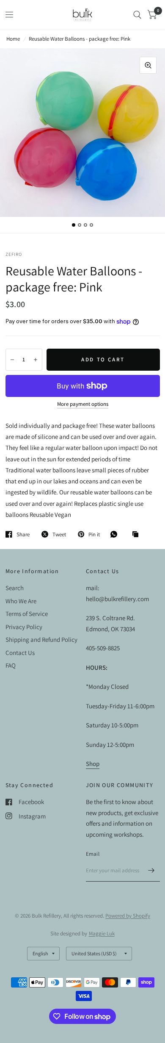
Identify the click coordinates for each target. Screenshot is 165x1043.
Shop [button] (92, 764)
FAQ (11, 665)
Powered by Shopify (127, 915)
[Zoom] (148, 65)
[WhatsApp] (115, 534)
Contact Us (20, 653)
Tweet (59, 534)
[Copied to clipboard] (137, 534)
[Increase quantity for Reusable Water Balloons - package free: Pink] (35, 359)
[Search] (137, 15)
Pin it (94, 534)
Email (92, 853)
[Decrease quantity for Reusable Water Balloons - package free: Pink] (12, 359)
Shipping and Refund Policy (41, 639)
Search (15, 588)
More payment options (82, 404)
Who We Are (21, 601)
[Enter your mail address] (151, 871)
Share (23, 534)
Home (13, 38)
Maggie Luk (102, 933)
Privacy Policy (24, 627)
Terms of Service (27, 614)
